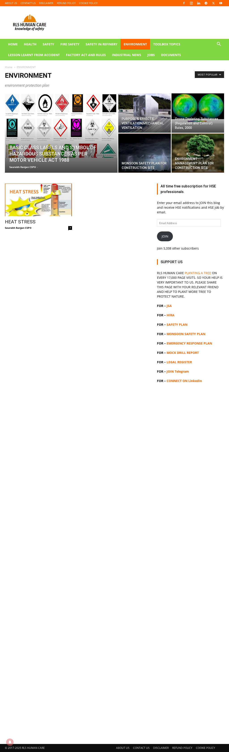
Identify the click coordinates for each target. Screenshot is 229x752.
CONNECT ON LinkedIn (184, 381)
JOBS (151, 55)
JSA (169, 306)
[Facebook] (183, 3)
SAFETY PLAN (177, 324)
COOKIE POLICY (88, 3)
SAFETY (48, 44)
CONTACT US (28, 3)
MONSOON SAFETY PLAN (186, 334)
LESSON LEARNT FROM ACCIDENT (34, 55)
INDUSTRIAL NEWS (126, 55)
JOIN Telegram (178, 371)
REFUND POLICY (66, 3)
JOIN (165, 236)
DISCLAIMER (46, 3)
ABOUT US (11, 3)
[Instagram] (191, 3)
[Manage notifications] (9, 742)
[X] (213, 3)
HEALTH (30, 44)
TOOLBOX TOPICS (166, 44)
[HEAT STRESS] (38, 199)
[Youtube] (220, 3)
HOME (13, 44)
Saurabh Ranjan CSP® (22, 167)
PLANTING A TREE (198, 273)
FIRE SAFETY (69, 44)
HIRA (170, 315)
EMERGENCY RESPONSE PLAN (189, 343)
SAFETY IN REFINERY (101, 44)
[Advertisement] (114, 94)
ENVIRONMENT (135, 44)
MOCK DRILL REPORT (183, 353)
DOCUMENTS (171, 55)
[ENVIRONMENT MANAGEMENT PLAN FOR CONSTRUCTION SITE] (198, 152)
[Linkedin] (198, 3)
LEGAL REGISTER (179, 362)
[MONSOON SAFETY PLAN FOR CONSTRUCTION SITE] (144, 153)
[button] (218, 44)
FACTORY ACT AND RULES (86, 55)
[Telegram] (206, 3)
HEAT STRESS (20, 222)
